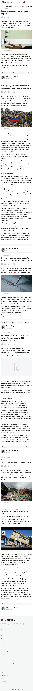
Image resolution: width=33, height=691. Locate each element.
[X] (14, 17)
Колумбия (5, 447)
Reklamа (3, 681)
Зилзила (29, 245)
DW (23, 105)
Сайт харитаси (5, 675)
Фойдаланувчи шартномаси (8, 654)
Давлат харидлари (6, 666)
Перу (27, 322)
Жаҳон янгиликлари (19, 73)
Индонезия (5, 604)
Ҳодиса (27, 6)
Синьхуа (14, 272)
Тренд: (3, 6)
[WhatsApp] (5, 17)
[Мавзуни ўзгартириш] (25, 2)
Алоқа (2, 678)
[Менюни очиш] (30, 2)
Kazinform (21, 25)
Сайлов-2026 (9, 6)
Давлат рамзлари (6, 660)
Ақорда (16, 6)
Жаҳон (3, 645)
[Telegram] (8, 17)
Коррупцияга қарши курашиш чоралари (11, 663)
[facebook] (11, 624)
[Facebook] (11, 17)
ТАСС (18, 356)
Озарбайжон (6, 73)
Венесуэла (5, 245)
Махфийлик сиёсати (6, 657)
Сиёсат (3, 636)
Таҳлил (3, 639)
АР (26, 477)
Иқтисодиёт (4, 642)
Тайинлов (21, 6)
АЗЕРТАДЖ (4, 27)
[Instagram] (2, 17)
